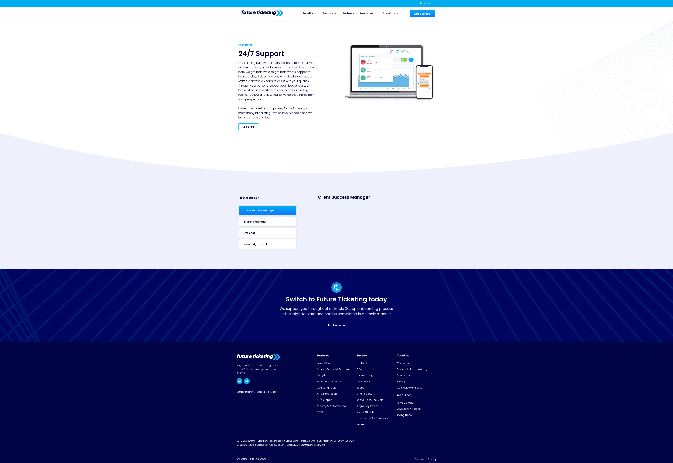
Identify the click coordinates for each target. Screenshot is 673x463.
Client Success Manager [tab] (259, 210)
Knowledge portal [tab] (255, 244)
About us (389, 13)
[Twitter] (247, 381)
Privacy (432, 459)
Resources (366, 13)
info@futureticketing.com (262, 392)
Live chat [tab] (249, 233)
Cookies (419, 459)
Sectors (328, 13)
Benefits (308, 13)
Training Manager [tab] (255, 221)
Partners (348, 13)
